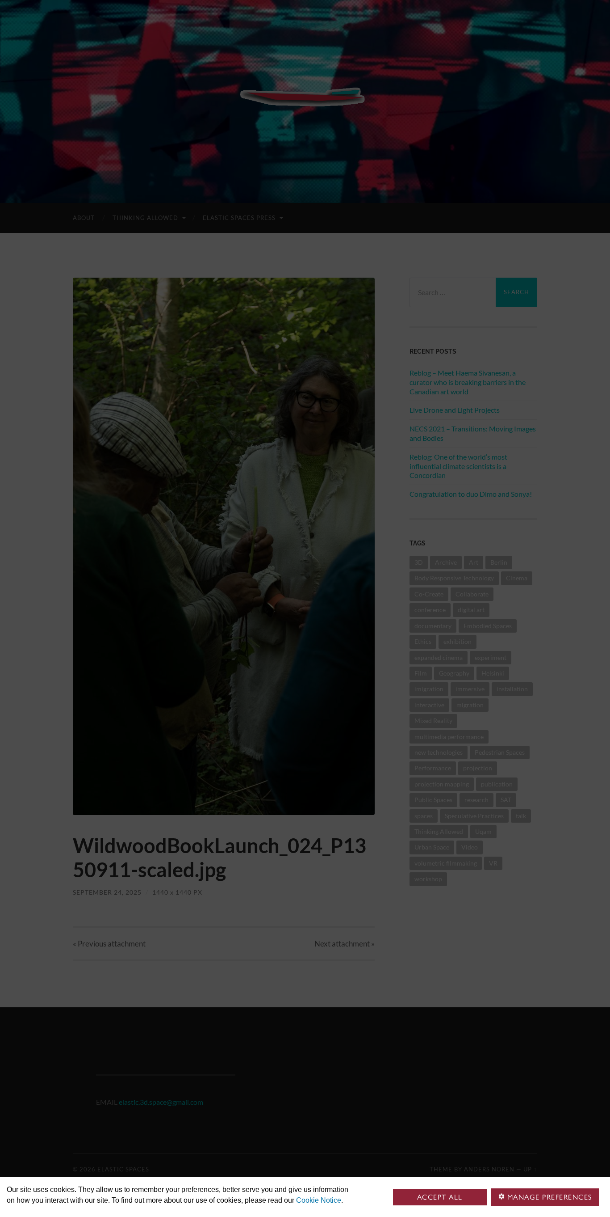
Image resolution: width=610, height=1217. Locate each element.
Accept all (440, 1197)
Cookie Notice (318, 1200)
